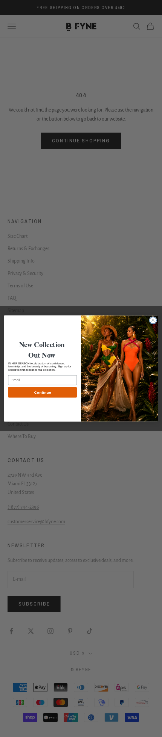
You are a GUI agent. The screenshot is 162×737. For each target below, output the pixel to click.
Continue (42, 392)
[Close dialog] (153, 320)
